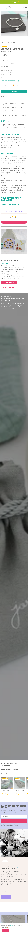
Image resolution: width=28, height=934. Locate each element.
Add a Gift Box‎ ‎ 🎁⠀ (11, 85)
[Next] (25, 2)
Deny (12, 930)
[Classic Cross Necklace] (19, 783)
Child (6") (5, 63)
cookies (12, 925)
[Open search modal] (19, 7)
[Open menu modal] (25, 7)
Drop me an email (6, 145)
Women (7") (14, 63)
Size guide (5, 66)
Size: (5, 60)
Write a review (14, 222)
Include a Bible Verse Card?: (8, 70)
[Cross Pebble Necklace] (7, 783)
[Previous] (2, 2)
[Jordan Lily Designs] (7, 7)
